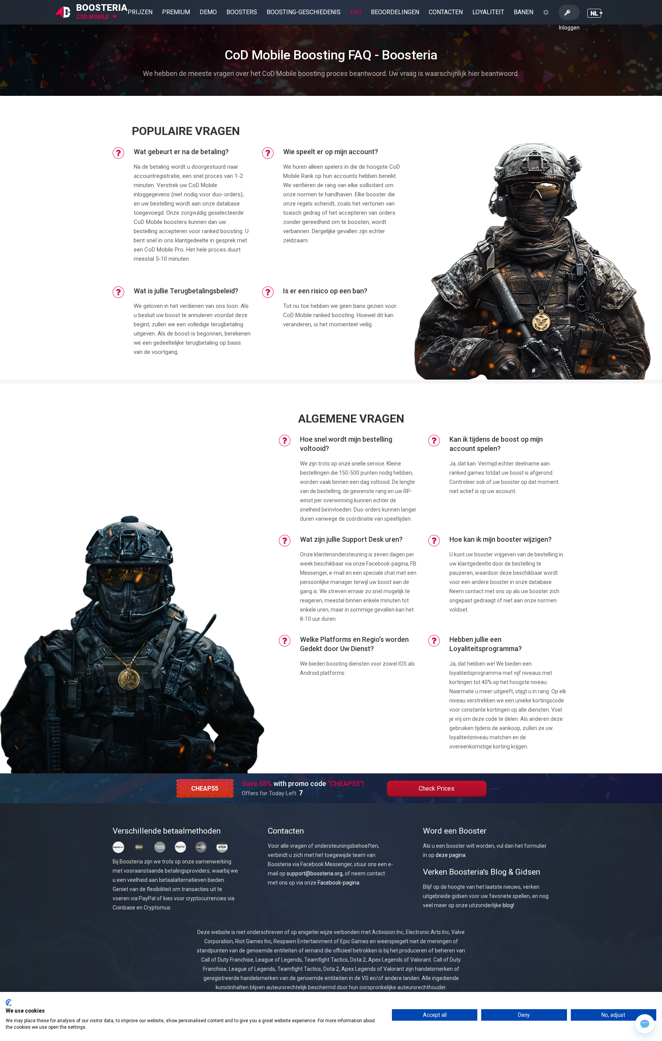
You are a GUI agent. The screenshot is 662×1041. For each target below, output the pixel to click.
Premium (176, 12)
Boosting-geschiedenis (304, 12)
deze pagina (450, 855)
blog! (508, 905)
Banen (523, 12)
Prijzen (140, 12)
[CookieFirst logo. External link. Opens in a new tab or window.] (8, 1002)
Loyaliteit (488, 12)
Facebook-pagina (338, 883)
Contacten (446, 12)
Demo (208, 12)
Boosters (241, 12)
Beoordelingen (395, 12)
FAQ (355, 12)
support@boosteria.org (314, 873)
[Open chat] (644, 1023)
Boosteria (102, 8)
